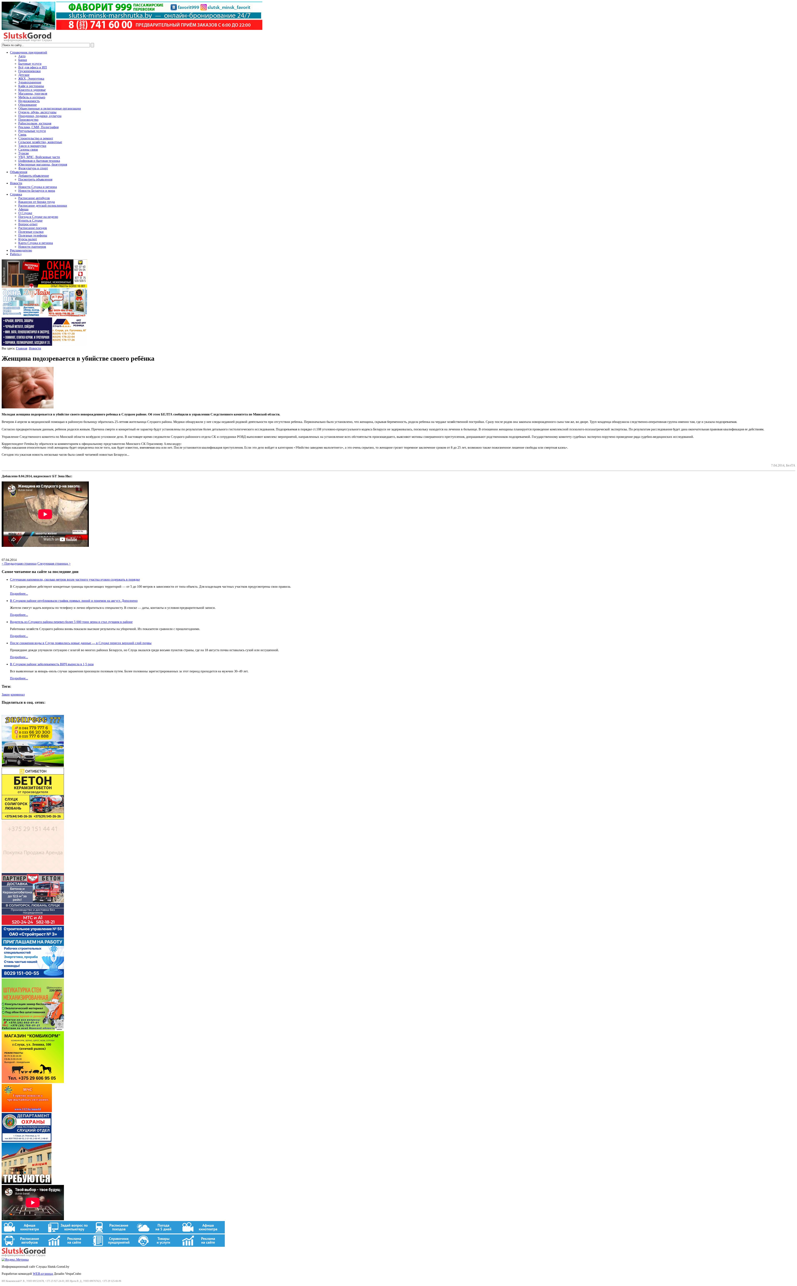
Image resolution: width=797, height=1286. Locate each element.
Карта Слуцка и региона (35, 243)
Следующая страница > (54, 563)
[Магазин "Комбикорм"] (33, 1082)
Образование (27, 104)
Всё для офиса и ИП (32, 67)
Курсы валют (27, 239)
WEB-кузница (43, 1273)
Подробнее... (19, 593)
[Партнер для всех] (33, 871)
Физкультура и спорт (33, 168)
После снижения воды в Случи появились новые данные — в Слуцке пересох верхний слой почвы (81, 643)
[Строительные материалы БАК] (44, 344)
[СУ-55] (33, 976)
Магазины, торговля (32, 93)
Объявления (18, 172)
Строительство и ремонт (35, 138)
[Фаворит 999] (132, 29)
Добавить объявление (33, 175)
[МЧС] (27, 1111)
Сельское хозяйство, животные (40, 142)
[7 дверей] (44, 286)
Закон (6, 694)
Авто (22, 56)
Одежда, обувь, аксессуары (37, 112)
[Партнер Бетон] (33, 924)
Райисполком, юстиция (34, 123)
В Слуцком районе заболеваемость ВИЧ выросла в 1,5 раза (52, 664)
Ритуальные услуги (32, 131)
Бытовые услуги (30, 63)
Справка (16, 194)
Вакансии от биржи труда (36, 202)
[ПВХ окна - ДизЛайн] (44, 315)
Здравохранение (29, 82)
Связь (22, 134)
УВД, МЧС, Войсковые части (39, 157)
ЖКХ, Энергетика (31, 78)
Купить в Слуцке (30, 220)
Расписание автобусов (34, 198)
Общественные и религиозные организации (49, 108)
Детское (23, 75)
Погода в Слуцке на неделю (38, 217)
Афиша (23, 209)
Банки (22, 60)
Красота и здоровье (32, 90)
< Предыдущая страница (19, 563)
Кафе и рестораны (31, 86)
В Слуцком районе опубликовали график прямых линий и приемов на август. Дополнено (74, 600)
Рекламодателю (21, 250)
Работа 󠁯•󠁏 (16, 254)
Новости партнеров (32, 246)
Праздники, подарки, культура (39, 116)
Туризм (23, 153)
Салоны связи (28, 149)
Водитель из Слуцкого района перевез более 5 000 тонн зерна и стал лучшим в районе (71, 622)
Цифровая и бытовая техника (39, 160)
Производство (28, 119)
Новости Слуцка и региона (37, 187)
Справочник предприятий (28, 52)
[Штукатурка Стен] (33, 1029)
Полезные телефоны (32, 235)
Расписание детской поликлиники (42, 205)
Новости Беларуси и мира (36, 190)
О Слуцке (25, 213)
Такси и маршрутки (32, 146)
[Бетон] (33, 818)
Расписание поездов (32, 228)
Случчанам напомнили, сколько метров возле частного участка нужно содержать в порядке (75, 579)
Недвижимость (29, 101)
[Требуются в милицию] (26, 1183)
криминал (18, 694)
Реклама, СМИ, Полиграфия (38, 127)
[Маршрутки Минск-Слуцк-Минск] (33, 765)
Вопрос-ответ (28, 224)
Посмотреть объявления (35, 179)
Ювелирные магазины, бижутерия (42, 164)
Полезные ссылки (31, 231)
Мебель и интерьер (31, 97)
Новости (16, 183)
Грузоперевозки (29, 71)
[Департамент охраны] (26, 1140)
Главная (21, 348)
